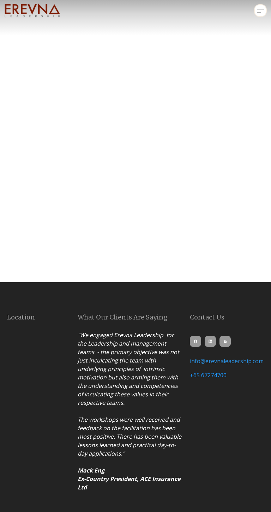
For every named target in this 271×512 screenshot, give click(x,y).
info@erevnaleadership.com (227, 361)
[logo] (32, 11)
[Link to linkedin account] (210, 341)
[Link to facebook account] (195, 341)
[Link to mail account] (225, 341)
